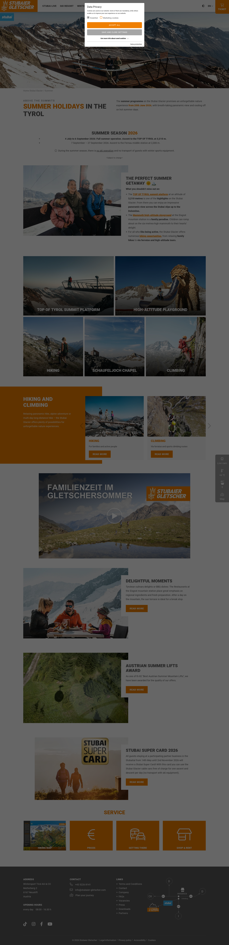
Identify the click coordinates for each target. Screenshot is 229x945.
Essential (94, 18)
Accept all (114, 25)
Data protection (136, 44)
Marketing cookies (110, 18)
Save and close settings (114, 32)
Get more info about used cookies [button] (113, 38)
